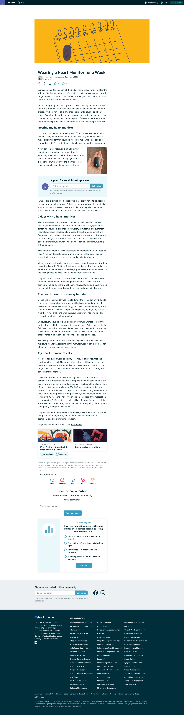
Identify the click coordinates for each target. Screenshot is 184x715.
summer (103, 328)
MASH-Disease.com (105, 666)
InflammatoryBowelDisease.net (109, 648)
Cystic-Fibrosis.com (78, 681)
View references (46, 474)
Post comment (72, 513)
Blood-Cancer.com (77, 655)
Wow (82, 481)
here (39, 470)
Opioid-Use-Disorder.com (134, 630)
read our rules (66, 495)
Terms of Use (58, 193)
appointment (100, 143)
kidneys (41, 93)
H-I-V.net (100, 633)
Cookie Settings (116, 694)
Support (62, 481)
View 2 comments (71, 500)
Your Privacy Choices (100, 694)
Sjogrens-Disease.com (133, 663)
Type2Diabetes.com (132, 684)
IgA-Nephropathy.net (105, 644)
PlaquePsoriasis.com (132, 637)
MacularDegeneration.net (107, 663)
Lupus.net (101, 659)
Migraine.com (102, 681)
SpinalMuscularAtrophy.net (135, 677)
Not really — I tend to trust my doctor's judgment (85, 557)
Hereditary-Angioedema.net (108, 630)
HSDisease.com (103, 637)
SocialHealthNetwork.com (134, 673)
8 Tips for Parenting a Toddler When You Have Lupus (54, 448)
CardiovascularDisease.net (81, 663)
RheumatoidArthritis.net (133, 655)
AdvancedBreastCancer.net (81, 623)
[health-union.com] (44, 617)
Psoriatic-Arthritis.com (133, 648)
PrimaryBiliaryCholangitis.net (135, 641)
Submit (83, 565)
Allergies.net (75, 630)
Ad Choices (39, 697)
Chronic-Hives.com (78, 670)
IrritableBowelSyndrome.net (108, 652)
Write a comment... (48, 506)
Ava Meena (49, 77)
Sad (71, 481)
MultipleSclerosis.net (105, 684)
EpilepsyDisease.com (78, 688)
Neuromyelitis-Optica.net (134, 623)
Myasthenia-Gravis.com (106, 688)
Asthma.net (74, 637)
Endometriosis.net (77, 684)
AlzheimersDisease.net (79, 633)
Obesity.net (128, 626)
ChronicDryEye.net (77, 666)
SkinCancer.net (130, 666)
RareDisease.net (130, 652)
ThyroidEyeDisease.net (133, 681)
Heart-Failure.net (104, 623)
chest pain (53, 235)
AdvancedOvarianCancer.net (81, 626)
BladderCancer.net (77, 652)
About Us (38, 694)
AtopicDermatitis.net (78, 641)
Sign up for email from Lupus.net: (70, 180)
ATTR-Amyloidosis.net (79, 644)
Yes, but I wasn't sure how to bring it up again (85, 544)
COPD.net (74, 677)
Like (51, 481)
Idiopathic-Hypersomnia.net (108, 641)
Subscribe (176, 2)
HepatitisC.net (103, 626)
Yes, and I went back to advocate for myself (84, 537)
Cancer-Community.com (80, 659)
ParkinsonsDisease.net (133, 633)
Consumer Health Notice (80, 694)
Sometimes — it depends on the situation (82, 551)
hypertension (73, 397)
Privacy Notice (95, 190)
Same (92, 481)
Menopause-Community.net (108, 670)
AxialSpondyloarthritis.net (80, 648)
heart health (76, 424)
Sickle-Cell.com (130, 659)
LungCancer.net (103, 655)
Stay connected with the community (55, 587)
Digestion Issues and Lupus (88, 447)
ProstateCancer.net (132, 644)
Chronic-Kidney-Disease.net (81, 673)
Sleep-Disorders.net (132, 670)
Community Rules (132, 694)
